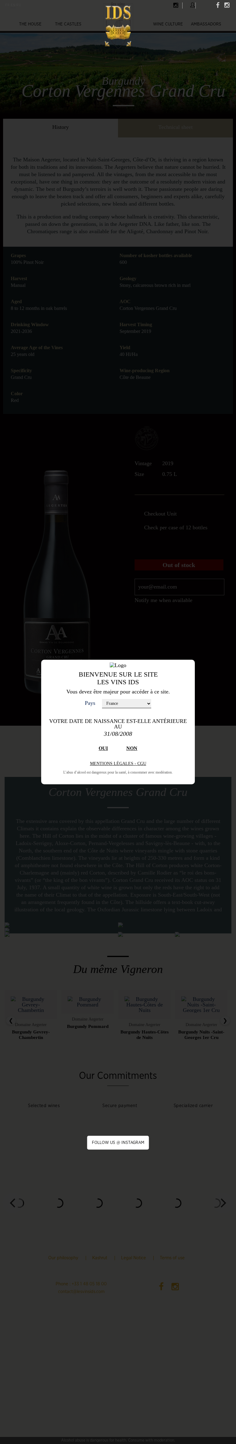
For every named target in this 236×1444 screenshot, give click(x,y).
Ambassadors (206, 24)
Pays (90, 703)
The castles (68, 24)
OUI (103, 748)
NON (131, 748)
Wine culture (168, 24)
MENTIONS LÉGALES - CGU (118, 763)
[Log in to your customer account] (192, 4)
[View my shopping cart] (203, 4)
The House (30, 24)
